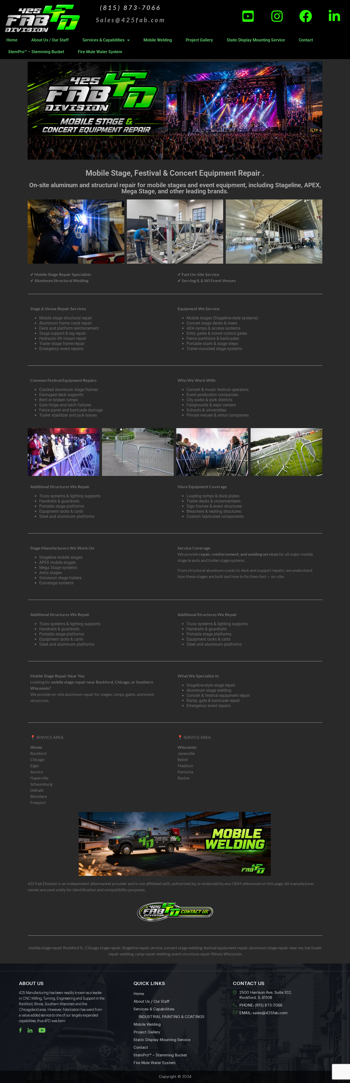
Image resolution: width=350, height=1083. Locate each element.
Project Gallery (199, 40)
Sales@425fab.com (131, 20)
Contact (306, 40)
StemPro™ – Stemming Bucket (36, 51)
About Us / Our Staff (50, 40)
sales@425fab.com (270, 1013)
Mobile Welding (157, 40)
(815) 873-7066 (268, 1005)
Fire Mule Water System (100, 51)
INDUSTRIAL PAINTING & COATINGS (171, 1017)
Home (11, 40)
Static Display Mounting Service (256, 40)
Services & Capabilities (104, 40)
